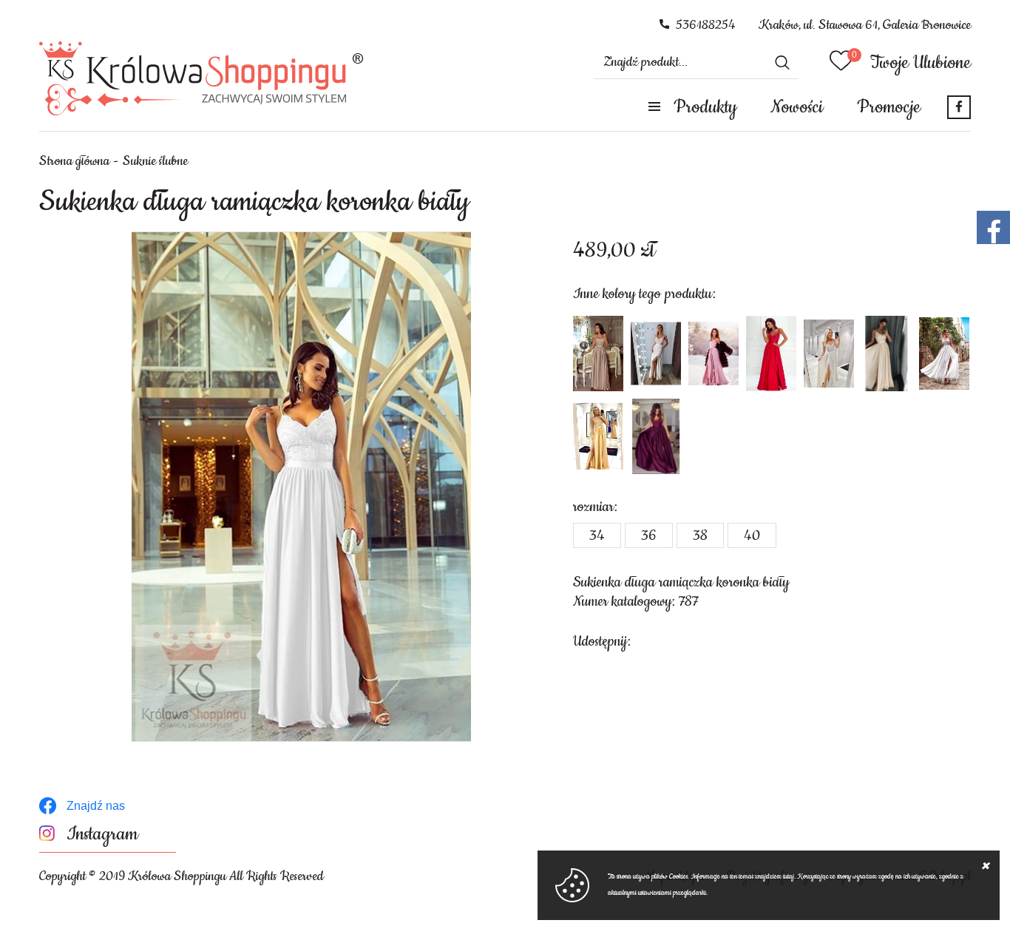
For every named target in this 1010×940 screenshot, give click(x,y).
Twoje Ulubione (920, 62)
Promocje (889, 107)
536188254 (706, 25)
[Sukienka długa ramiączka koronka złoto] (598, 436)
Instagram (102, 835)
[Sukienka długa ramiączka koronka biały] (301, 486)
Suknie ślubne (155, 161)
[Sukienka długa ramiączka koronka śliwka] (656, 436)
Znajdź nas (96, 805)
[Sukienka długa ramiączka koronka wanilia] (886, 353)
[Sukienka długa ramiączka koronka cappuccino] (598, 353)
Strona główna (74, 161)
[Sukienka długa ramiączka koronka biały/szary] (829, 353)
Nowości (796, 107)
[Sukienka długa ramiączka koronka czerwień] (771, 353)
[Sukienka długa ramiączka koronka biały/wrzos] (944, 353)
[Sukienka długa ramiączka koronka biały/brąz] (656, 353)
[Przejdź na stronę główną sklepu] (201, 78)
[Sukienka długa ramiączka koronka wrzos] (713, 353)
